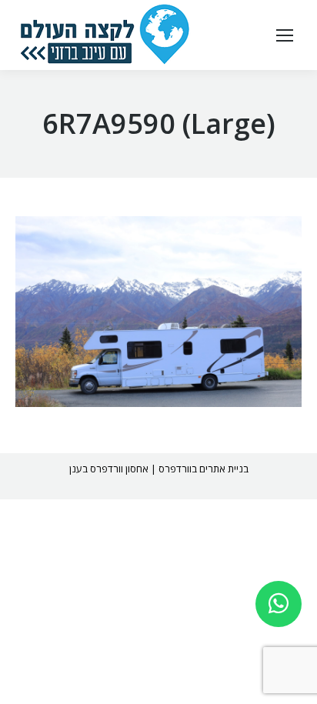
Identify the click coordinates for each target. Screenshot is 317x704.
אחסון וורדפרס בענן (108, 468)
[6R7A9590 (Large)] (158, 311)
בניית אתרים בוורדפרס (203, 468)
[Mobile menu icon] (284, 35)
